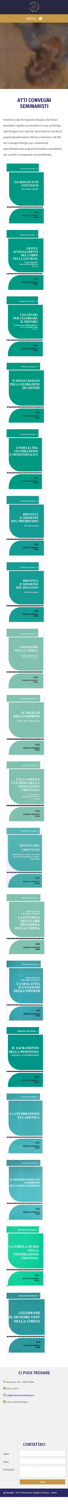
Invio (42, 1481)
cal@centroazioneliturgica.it (20, 1395)
